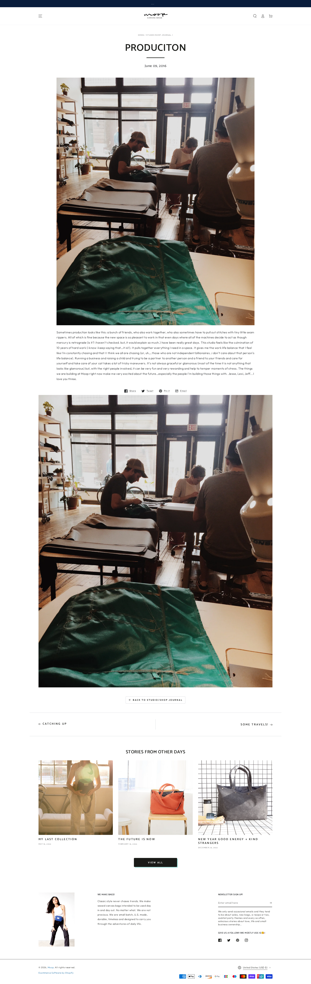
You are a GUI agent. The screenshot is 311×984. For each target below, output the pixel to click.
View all (155, 862)
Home (141, 35)
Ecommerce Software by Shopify (56, 972)
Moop (51, 967)
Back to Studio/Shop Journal (158, 700)
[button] (255, 16)
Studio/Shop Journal (159, 35)
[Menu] (40, 16)
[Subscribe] (271, 903)
